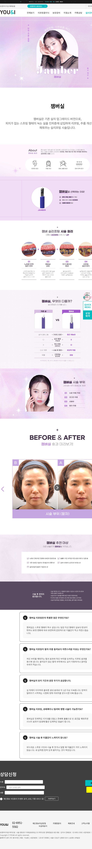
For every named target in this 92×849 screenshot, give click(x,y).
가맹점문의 (57, 823)
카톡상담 (78, 12)
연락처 (2, 787)
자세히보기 (51, 798)
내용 (1, 792)
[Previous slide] (2, 489)
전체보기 (30, 12)
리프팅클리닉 (43, 12)
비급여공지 (43, 826)
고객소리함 (85, 823)
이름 (1, 781)
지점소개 (67, 12)
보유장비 (56, 12)
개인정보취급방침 (39, 823)
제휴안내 (71, 823)
